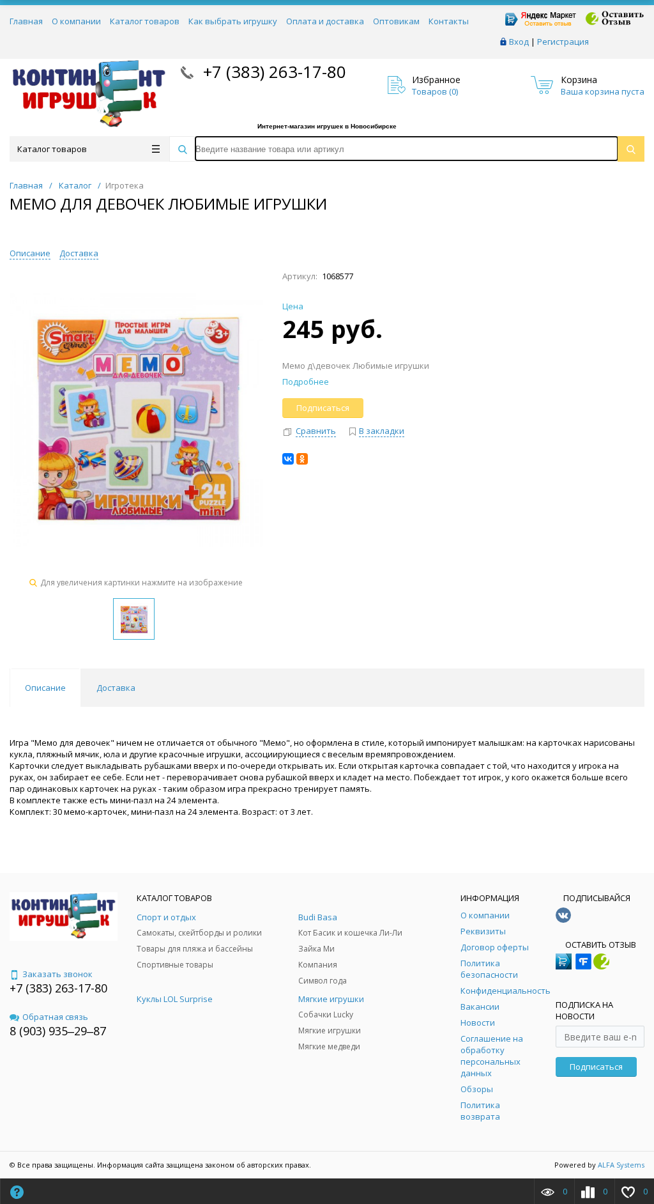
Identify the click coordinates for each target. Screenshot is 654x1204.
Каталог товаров (144, 21)
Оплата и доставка (325, 21)
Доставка (78, 253)
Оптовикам (396, 21)
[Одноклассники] (302, 459)
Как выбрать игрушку (232, 21)
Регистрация (563, 41)
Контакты (449, 21)
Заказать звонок (57, 974)
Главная (26, 21)
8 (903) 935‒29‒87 (58, 1030)
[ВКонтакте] (288, 459)
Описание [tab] (45, 687)
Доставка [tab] (115, 687)
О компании (76, 21)
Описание (30, 253)
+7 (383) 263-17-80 (272, 71)
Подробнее (305, 381)
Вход (519, 41)
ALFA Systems (621, 1164)
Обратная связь (55, 1017)
